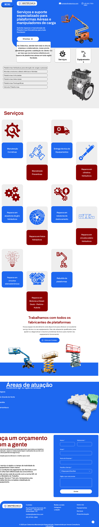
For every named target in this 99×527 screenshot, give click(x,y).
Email (62, 449)
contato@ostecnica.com (69, 3)
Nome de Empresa (66, 458)
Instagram (57, 507)
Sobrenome (81, 440)
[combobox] (76, 471)
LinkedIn (57, 510)
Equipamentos (83, 60)
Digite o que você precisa (67, 476)
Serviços (62, 59)
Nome (62, 440)
